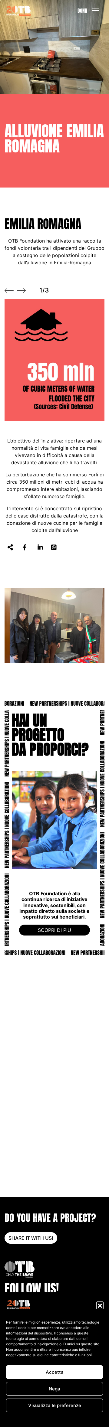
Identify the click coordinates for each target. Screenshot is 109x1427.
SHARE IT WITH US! (30, 1238)
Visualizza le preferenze (54, 1405)
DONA (82, 10)
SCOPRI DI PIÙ (54, 930)
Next (21, 290)
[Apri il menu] (95, 11)
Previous (9, 290)
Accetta (55, 1372)
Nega (54, 1389)
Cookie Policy (23, 1419)
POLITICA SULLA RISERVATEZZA (66, 1419)
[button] (100, 1305)
